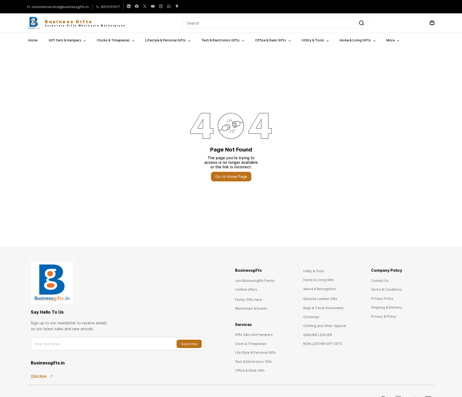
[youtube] (153, 7)
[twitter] (145, 7)
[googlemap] (177, 7)
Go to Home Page (231, 176)
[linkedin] (128, 7)
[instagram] (161, 7)
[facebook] (136, 7)
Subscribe (189, 344)
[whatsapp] (169, 7)
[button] (255, 280)
